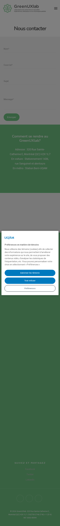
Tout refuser (29, 281)
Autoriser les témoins (30, 273)
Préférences (30, 288)
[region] (29, 263)
